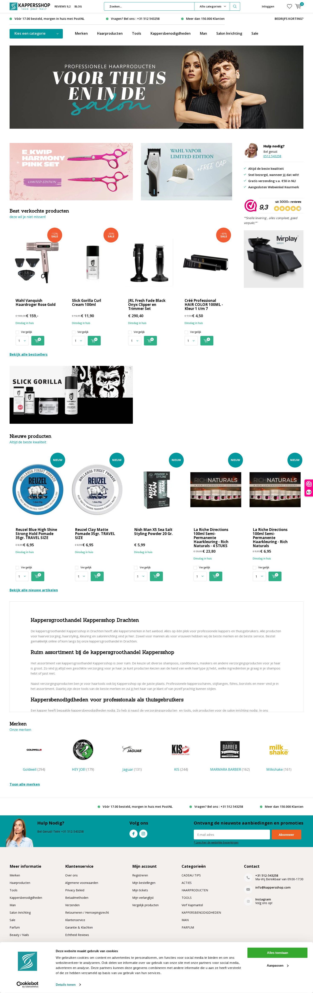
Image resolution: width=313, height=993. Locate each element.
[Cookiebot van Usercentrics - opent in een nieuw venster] (27, 985)
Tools (136, 33)
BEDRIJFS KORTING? (289, 19)
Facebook (133, 834)
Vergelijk (26, 332)
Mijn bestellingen (143, 883)
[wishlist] (289, 6)
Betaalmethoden (76, 898)
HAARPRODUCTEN (195, 890)
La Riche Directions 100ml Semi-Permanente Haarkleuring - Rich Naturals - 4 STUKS (211, 537)
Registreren (140, 875)
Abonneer (286, 834)
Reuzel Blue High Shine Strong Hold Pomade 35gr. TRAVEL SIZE (36, 533)
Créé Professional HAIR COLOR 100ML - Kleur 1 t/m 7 (204, 304)
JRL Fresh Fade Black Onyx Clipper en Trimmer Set (146, 304)
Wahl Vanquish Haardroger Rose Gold (36, 302)
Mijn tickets (140, 890)
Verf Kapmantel (192, 905)
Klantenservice (75, 920)
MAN (185, 920)
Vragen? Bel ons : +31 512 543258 (135, 19)
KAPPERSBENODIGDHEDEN (201, 912)
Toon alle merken (25, 784)
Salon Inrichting (229, 33)
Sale (254, 33)
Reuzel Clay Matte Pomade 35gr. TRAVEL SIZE (95, 533)
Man (203, 33)
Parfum (15, 927)
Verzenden (72, 905)
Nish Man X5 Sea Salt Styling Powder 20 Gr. (153, 531)
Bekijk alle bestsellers (28, 354)
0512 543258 (272, 156)
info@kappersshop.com (273, 887)
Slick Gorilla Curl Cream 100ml (86, 302)
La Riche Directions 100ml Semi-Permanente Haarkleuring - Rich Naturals (270, 537)
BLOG (78, 6)
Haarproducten (110, 33)
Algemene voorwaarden (81, 883)
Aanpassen (275, 965)
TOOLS (187, 898)
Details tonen (66, 984)
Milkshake (278, 769)
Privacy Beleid (74, 890)
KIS (181, 769)
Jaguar (132, 769)
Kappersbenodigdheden (171, 33)
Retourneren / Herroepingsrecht (87, 912)
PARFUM (188, 927)
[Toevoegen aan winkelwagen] (37, 340)
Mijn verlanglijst (143, 898)
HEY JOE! (83, 769)
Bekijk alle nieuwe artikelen (34, 590)
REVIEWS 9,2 (62, 6)
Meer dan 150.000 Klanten (205, 19)
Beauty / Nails (19, 935)
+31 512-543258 (266, 875)
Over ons (71, 875)
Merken (81, 33)
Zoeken (235, 6)
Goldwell (34, 769)
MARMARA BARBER (230, 769)
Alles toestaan (277, 952)
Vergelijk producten (145, 905)
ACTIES (187, 883)
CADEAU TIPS (191, 875)
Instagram (143, 834)
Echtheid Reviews (77, 935)
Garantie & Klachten (79, 927)
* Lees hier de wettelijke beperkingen (216, 842)
